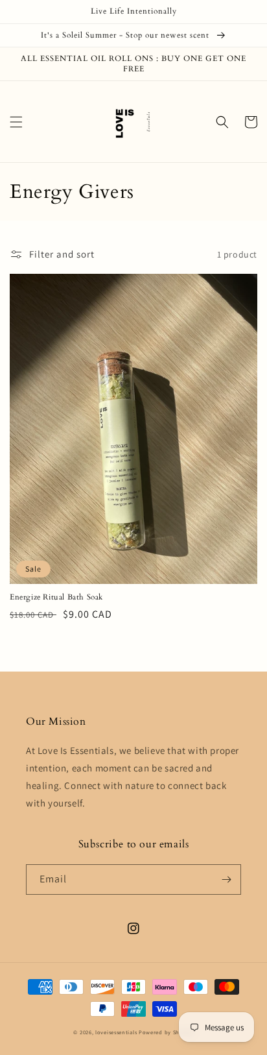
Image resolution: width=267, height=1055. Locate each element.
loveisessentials (116, 1032)
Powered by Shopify (166, 1032)
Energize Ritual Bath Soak (56, 597)
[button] (16, 122)
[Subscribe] (226, 879)
